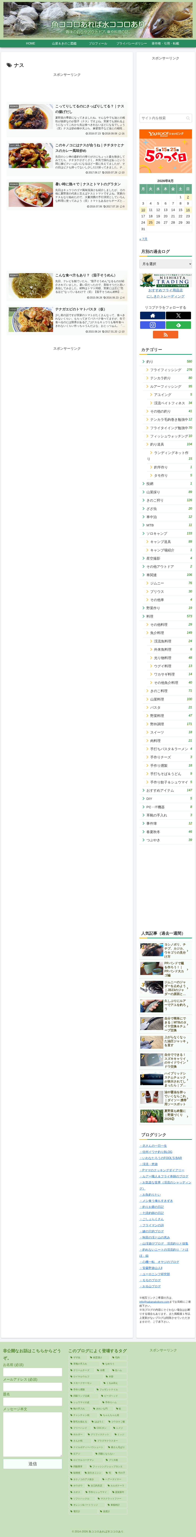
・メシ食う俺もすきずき (156, 1200)
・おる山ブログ (150, 1286)
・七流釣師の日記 (151, 1213)
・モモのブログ (150, 1280)
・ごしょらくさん (151, 1219)
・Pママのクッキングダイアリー (161, 1170)
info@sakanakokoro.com (154, 1301)
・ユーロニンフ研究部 (154, 1274)
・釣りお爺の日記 (151, 1207)
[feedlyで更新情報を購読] (178, 325)
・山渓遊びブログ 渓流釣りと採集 (163, 1243)
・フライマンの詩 (151, 1225)
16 (188, 210)
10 (143, 210)
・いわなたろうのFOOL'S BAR (160, 1158)
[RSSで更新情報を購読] (165, 334)
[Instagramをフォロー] (152, 325)
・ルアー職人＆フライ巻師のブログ (163, 1176)
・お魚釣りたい (150, 1194)
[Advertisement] (67, 87)
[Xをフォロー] (178, 315)
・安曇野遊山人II (150, 1268)
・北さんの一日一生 (153, 1145)
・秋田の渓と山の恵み (154, 1237)
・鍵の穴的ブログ (151, 1231)
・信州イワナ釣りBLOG (155, 1152)
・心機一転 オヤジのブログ (159, 1262)
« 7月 (143, 239)
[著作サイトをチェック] (152, 315)
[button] (188, 118)
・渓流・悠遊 (148, 1164)
